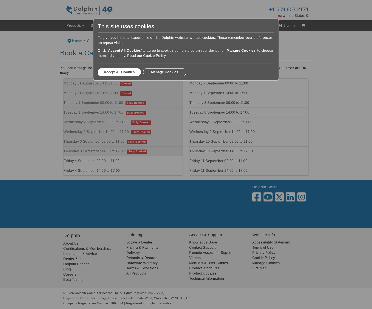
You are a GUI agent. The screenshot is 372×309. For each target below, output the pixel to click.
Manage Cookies (164, 72)
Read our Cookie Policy (146, 56)
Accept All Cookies (119, 72)
